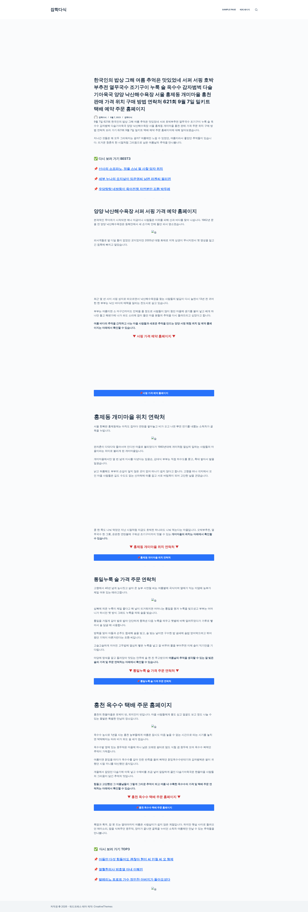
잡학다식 (59, 9)
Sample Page (229, 9)
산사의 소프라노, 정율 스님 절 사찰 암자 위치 (131, 169)
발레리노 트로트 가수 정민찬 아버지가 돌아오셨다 (134, 879)
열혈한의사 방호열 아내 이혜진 (121, 869)
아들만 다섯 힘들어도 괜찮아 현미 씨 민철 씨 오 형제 (136, 859)
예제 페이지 (245, 9)
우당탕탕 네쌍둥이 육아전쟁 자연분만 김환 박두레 (134, 189)
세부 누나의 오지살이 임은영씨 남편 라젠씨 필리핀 (135, 179)
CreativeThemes (103, 906)
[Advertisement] (154, 43)
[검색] (256, 10)
